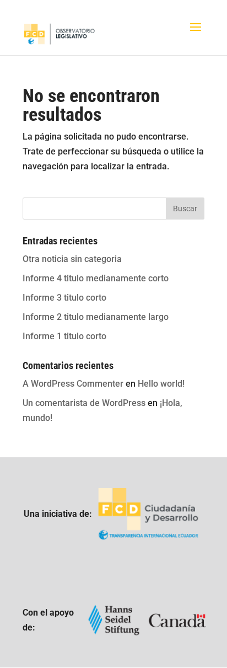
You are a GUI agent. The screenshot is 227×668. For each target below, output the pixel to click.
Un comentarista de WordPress (84, 403)
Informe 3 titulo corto (64, 297)
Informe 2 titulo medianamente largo (96, 317)
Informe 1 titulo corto (64, 336)
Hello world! (161, 383)
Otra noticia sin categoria (72, 259)
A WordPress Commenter (73, 383)
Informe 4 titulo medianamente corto (96, 278)
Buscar (185, 208)
